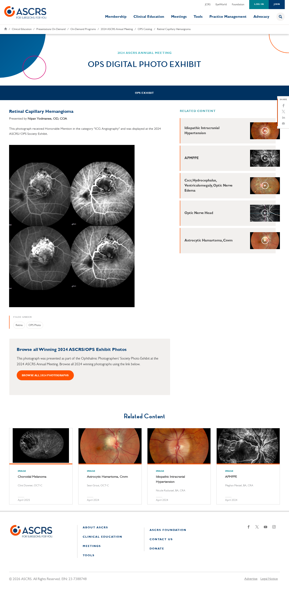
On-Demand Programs (83, 29)
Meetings (179, 17)
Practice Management (227, 17)
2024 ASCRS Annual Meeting (117, 29)
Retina (19, 325)
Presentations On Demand (51, 29)
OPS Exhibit (144, 93)
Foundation (238, 4)
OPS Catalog (145, 29)
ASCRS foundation (168, 530)
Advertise (250, 579)
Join (277, 4)
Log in (259, 4)
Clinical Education (148, 17)
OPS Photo (35, 325)
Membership (116, 17)
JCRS (208, 4)
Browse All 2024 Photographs (45, 375)
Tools (198, 17)
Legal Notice (269, 579)
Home (5, 28)
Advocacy (261, 17)
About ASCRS (95, 527)
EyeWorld (221, 4)
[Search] (280, 16)
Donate (157, 548)
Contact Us (161, 539)
